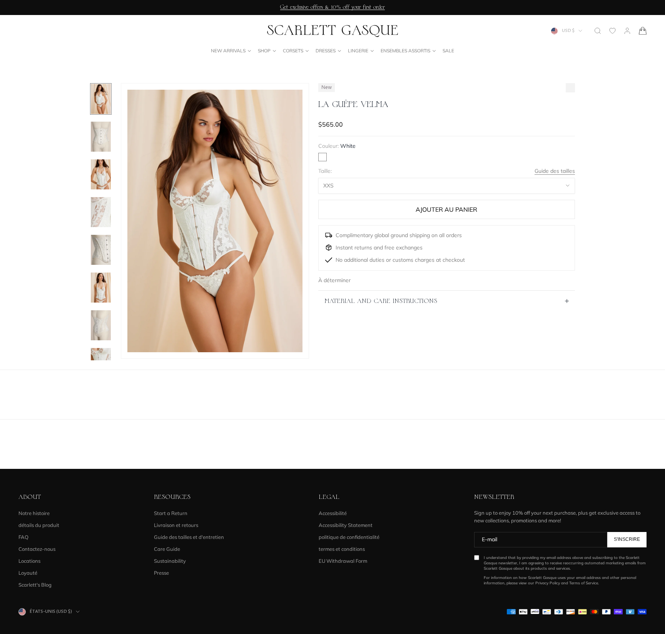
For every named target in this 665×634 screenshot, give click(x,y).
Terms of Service (583, 582)
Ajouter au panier (446, 209)
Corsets (293, 51)
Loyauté (27, 573)
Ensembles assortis (405, 51)
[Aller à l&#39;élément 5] (101, 250)
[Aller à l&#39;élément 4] (101, 212)
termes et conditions (342, 549)
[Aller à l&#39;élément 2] (101, 136)
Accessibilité (333, 513)
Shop (264, 51)
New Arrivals (228, 51)
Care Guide (167, 549)
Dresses (326, 51)
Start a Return (170, 513)
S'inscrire (627, 539)
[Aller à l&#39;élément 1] (101, 99)
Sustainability (170, 561)
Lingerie (358, 51)
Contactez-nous (36, 549)
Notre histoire (34, 513)
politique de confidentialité (349, 537)
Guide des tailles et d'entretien (189, 537)
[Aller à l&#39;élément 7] (101, 325)
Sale (448, 51)
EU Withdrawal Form (343, 561)
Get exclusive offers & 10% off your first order (332, 7)
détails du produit (38, 525)
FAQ (23, 537)
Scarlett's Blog (35, 585)
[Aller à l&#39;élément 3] (101, 174)
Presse (161, 573)
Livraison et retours (176, 525)
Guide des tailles (555, 170)
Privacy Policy (547, 582)
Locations (29, 561)
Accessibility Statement (346, 525)
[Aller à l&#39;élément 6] (101, 287)
